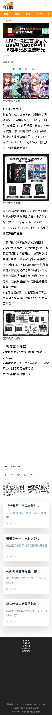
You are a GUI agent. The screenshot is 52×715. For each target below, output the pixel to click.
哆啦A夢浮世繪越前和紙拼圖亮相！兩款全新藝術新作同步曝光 (14, 491)
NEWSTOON (15, 467)
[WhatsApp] (26, 69)
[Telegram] (19, 69)
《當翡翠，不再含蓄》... (22, 506)
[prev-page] (4, 631)
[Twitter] (32, 69)
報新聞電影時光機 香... (22, 571)
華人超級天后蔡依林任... (22, 604)
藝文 (8, 21)
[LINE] (13, 69)
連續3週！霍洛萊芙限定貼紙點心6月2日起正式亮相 (38, 489)
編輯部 (8, 55)
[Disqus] (26, 421)
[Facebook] (7, 69)
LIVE (5, 467)
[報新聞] (8, 5)
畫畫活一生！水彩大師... (22, 538)
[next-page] (9, 631)
